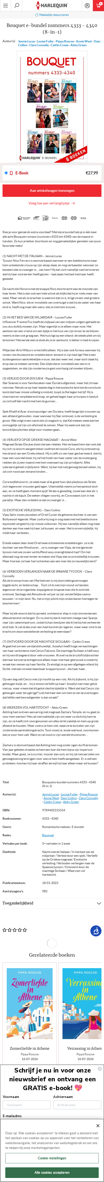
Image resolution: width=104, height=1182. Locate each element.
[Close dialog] (99, 1068)
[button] (95, 1018)
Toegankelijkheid (18, 903)
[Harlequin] (52, 5)
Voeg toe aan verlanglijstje (50, 203)
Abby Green (78, 45)
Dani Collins (69, 798)
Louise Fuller (45, 41)
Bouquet (48, 835)
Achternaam (63, 1097)
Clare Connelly (39, 45)
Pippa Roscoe (65, 41)
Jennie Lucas (26, 41)
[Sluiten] (97, 1125)
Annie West (84, 41)
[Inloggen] (87, 5)
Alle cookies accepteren (52, 1172)
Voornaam (11, 1097)
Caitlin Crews (59, 45)
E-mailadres (12, 1116)
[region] (52, 1150)
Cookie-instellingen (52, 1158)
